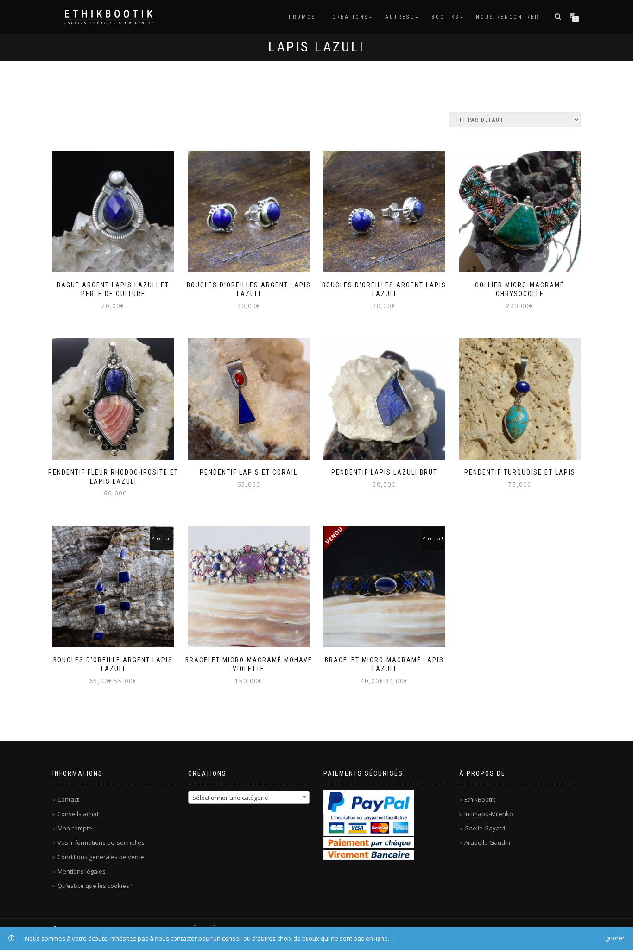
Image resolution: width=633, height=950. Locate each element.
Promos (302, 17)
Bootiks (445, 17)
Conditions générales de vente (100, 857)
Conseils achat (78, 814)
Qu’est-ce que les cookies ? (95, 885)
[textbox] (249, 797)
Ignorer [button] (614, 938)
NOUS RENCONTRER (507, 17)
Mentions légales (81, 871)
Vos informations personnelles (101, 842)
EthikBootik (479, 799)
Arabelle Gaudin (487, 842)
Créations (350, 17)
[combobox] (249, 797)
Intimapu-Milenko (488, 814)
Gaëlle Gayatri (484, 828)
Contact (68, 799)
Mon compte (74, 828)
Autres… (400, 17)
